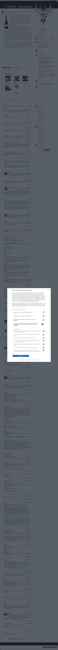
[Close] (49, 290)
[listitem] (29, 309)
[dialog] (29, 325)
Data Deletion (22, 359)
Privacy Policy (35, 359)
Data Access (29, 359)
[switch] (43, 312)
